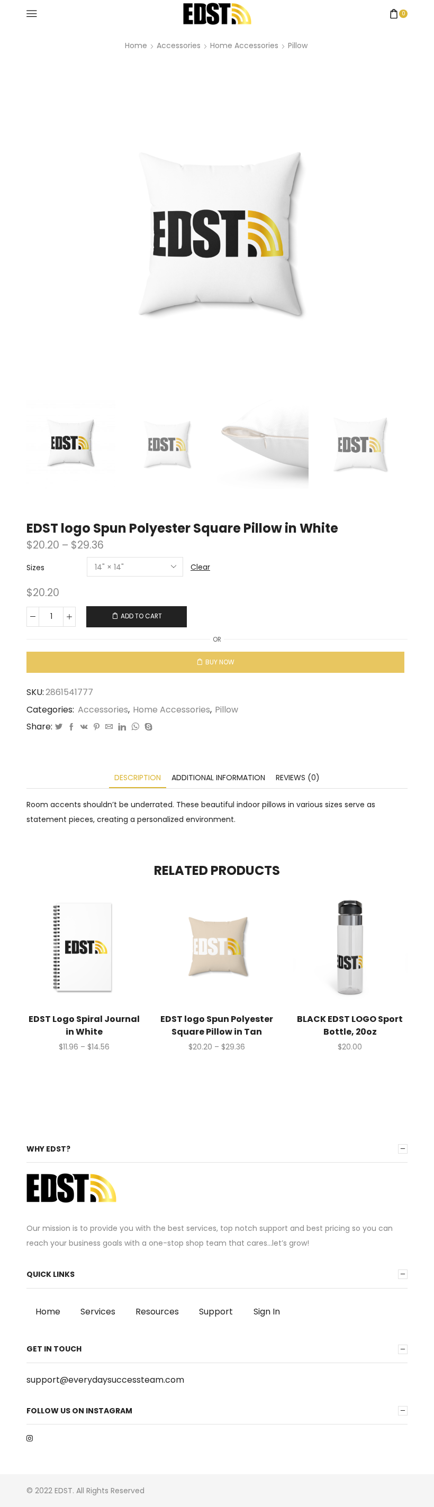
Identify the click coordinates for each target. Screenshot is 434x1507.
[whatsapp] (135, 727)
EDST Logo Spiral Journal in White (84, 1025)
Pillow (298, 45)
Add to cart (141, 616)
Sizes (35, 567)
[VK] (84, 727)
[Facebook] (71, 727)
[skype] (147, 727)
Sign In (267, 1311)
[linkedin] (122, 727)
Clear (200, 567)
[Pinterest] (97, 727)
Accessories (179, 45)
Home (136, 45)
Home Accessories (244, 45)
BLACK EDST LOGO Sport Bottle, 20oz (350, 1025)
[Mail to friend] (109, 727)
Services (97, 1311)
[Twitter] (58, 727)
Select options (73, 951)
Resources (157, 1311)
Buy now (219, 662)
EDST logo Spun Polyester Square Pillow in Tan (216, 1025)
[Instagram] (29, 1438)
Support (216, 1311)
